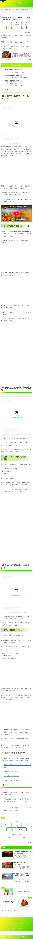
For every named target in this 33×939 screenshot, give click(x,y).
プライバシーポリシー (8, 926)
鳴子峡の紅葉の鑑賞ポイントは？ (16, 72)
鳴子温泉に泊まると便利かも (18, 86)
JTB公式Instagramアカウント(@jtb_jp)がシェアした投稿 (16, 434)
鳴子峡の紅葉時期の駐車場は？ (13, 81)
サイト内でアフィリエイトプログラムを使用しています (16, 10)
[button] (21, 27)
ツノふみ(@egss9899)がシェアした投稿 (16, 143)
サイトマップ (24, 923)
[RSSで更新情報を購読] (24, 837)
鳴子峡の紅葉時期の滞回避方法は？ (14, 75)
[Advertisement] (16, 367)
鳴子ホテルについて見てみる (12, 771)
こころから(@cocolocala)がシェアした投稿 (16, 612)
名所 (4, 818)
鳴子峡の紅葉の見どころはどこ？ (14, 69)
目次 (15, 65)
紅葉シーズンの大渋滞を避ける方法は (17, 78)
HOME (8, 923)
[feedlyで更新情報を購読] (8, 837)
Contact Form (24, 926)
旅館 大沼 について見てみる (11, 776)
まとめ (6, 89)
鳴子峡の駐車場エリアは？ (14, 83)
